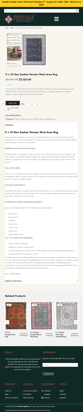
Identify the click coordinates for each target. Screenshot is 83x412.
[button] (7, 322)
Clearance (23, 119)
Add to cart (12, 103)
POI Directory (46, 410)
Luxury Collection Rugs (35, 119)
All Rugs (16, 119)
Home (7, 28)
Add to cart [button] (16, 329)
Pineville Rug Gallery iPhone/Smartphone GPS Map (20, 410)
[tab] (41, 125)
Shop (12, 28)
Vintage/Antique (49, 119)
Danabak (52, 406)
